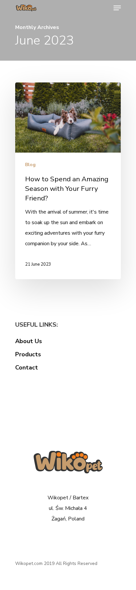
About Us (28, 341)
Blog (30, 165)
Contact (26, 367)
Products (28, 354)
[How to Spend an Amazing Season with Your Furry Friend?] (68, 181)
